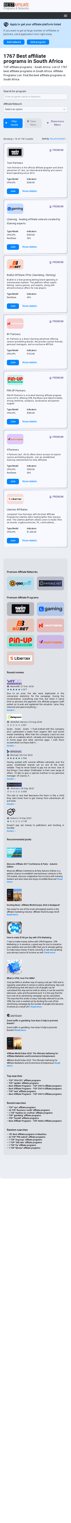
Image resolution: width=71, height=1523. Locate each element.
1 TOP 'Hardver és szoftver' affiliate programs (31, 1113)
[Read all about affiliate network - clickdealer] (35, 751)
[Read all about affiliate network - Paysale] (50, 583)
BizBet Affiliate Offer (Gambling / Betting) (31, 275)
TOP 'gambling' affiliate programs (25, 1115)
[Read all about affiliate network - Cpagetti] (20, 583)
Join (13, 191)
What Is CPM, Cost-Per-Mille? (21, 978)
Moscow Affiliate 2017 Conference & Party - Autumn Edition (32, 865)
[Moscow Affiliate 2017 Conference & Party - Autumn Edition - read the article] (14, 852)
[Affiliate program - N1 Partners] (15, 323)
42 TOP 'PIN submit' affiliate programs (27, 1137)
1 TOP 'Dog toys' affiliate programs (25, 1140)
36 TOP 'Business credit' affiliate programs (29, 1110)
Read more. (13, 914)
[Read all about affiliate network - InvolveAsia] (35, 812)
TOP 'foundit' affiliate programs (24, 1118)
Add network (14, 42)
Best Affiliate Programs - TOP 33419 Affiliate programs (35, 1086)
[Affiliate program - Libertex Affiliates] (15, 499)
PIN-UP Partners (16, 390)
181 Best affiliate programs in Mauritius (28, 1134)
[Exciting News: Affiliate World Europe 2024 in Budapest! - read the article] (14, 895)
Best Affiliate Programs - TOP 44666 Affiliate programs (35, 1121)
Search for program (14, 91)
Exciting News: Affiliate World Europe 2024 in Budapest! (33, 905)
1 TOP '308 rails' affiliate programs (25, 1142)
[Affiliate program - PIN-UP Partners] (15, 380)
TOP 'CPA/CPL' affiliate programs (25, 1080)
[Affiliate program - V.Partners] (15, 439)
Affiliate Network (12, 104)
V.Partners (13, 449)
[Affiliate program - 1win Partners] (15, 152)
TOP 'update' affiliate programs (24, 1083)
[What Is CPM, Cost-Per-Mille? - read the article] (14, 967)
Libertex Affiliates (17, 509)
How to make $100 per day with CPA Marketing (29, 937)
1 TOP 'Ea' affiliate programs (22, 1145)
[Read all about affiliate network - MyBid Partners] (35, 682)
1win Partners (15, 163)
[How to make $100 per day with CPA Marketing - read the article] (14, 928)
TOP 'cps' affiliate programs (22, 1107)
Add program (38, 42)
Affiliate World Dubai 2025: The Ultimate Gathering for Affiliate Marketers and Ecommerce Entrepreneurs (32, 1054)
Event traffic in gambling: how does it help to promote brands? (32, 1022)
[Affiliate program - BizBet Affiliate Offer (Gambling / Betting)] (15, 264)
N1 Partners (14, 334)
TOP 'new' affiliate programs (22, 1091)
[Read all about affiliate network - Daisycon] (35, 717)
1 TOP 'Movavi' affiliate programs (24, 1148)
